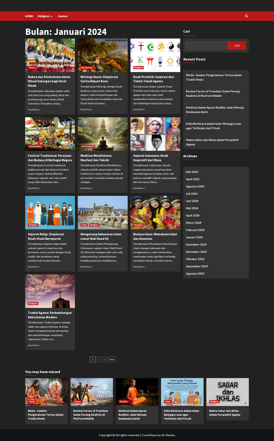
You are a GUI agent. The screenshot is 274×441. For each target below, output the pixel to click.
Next (111, 359)
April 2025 (193, 179)
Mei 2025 (192, 171)
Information (35, 146)
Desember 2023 (196, 244)
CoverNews (149, 435)
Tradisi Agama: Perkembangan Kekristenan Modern (50, 315)
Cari (186, 31)
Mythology (87, 67)
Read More (33, 109)
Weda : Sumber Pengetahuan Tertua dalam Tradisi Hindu (214, 77)
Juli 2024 (192, 193)
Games (63, 16)
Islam (84, 225)
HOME (29, 16)
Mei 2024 (192, 208)
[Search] (246, 16)
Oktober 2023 (195, 259)
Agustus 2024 (195, 186)
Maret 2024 (193, 222)
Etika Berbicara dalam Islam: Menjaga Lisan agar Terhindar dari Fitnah (213, 126)
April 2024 (193, 215)
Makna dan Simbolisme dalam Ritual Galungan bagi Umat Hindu (49, 81)
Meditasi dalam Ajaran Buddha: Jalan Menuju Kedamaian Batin (215, 110)
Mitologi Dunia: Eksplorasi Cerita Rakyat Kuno (99, 79)
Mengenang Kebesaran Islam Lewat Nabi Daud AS (101, 236)
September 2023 (197, 266)
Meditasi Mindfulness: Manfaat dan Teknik (96, 158)
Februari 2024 (195, 230)
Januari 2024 (194, 237)
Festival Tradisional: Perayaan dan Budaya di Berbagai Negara (50, 158)
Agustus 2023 (195, 273)
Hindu (32, 67)
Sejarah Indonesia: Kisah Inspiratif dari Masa (150, 158)
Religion (43, 16)
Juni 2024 (192, 201)
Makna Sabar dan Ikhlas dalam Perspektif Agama (212, 142)
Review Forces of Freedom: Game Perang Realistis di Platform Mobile (213, 93)
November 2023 (196, 251)
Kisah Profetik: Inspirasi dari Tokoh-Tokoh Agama (153, 79)
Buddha (123, 401)
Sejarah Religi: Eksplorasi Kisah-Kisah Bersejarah (46, 236)
